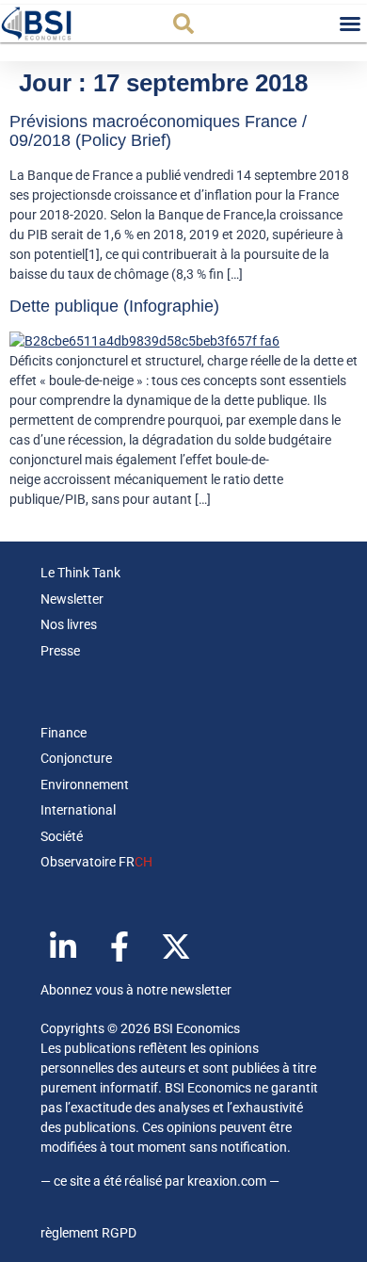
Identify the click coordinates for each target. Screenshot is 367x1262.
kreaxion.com (226, 1181)
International (78, 809)
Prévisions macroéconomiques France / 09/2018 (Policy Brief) (158, 131)
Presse (60, 650)
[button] (183, 23)
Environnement (84, 784)
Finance (63, 732)
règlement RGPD (88, 1232)
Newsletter (72, 599)
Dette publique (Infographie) (114, 306)
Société (61, 836)
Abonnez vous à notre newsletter (135, 989)
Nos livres (68, 624)
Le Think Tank (80, 572)
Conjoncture (76, 758)
